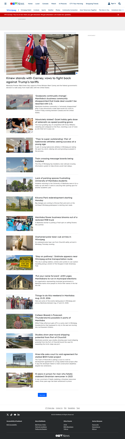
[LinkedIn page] (19, 414)
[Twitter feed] (8, 414)
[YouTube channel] (15, 414)
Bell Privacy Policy (40, 424)
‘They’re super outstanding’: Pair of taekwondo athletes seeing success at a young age (55, 141)
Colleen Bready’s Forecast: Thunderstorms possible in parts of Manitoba (53, 318)
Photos (58, 10)
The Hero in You (104, 10)
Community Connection (70, 10)
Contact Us (59, 408)
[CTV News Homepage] (17, 4)
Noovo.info (95, 424)
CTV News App (49, 408)
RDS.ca (94, 429)
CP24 (65, 424)
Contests (36, 10)
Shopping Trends (92, 4)
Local (37, 4)
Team (78, 408)
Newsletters (71, 408)
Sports (44, 10)
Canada (45, 4)
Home (30, 4)
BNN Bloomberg (68, 427)
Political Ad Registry (41, 429)
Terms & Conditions (41, 427)
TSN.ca (66, 429)
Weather (51, 10)
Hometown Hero (116, 10)
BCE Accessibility (12, 424)
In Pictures (63, 4)
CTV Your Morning (76, 4)
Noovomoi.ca (96, 427)
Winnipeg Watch (26, 10)
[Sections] (5, 3)
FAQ (65, 408)
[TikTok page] (11, 414)
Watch (53, 4)
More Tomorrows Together (88, 10)
